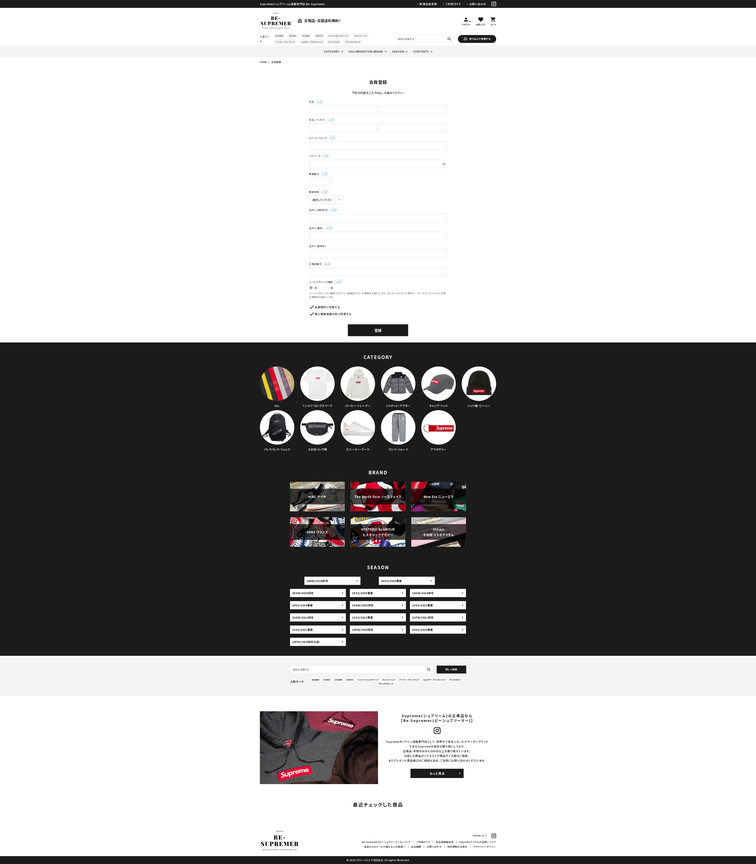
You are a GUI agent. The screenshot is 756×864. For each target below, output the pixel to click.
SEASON (398, 51)
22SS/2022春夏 (362, 617)
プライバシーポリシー (484, 846)
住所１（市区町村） (321, 210)
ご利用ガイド (453, 4)
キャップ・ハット (360, 35)
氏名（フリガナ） (320, 120)
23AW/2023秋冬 (363, 605)
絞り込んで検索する (479, 38)
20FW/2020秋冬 (363, 630)
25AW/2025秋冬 (303, 593)
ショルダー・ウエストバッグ (311, 41)
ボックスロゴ (333, 41)
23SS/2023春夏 (422, 605)
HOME (263, 62)
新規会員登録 (428, 4)
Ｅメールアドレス (321, 138)
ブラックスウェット (352, 41)
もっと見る (437, 773)
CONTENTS (421, 51)
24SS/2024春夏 (302, 605)
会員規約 (320, 307)
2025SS (319, 35)
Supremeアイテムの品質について (477, 842)
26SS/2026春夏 (391, 581)
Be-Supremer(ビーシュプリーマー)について (386, 842)
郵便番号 (317, 174)
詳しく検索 (451, 669)
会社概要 (416, 846)
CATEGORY (331, 51)
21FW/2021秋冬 (423, 617)
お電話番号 (318, 264)
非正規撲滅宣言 (444, 842)
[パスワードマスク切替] (444, 164)
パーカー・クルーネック (285, 41)
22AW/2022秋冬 (303, 617)
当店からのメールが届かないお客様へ (384, 846)
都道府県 (317, 192)
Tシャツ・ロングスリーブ (338, 35)
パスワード (317, 156)
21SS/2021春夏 (302, 630)
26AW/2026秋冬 (317, 581)
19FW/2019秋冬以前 (306, 642)
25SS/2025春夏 (362, 593)
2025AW (306, 35)
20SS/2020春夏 (422, 630)
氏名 (314, 102)
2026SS (292, 35)
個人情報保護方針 (326, 314)
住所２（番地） (319, 228)
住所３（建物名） (317, 246)
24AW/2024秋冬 (423, 593)
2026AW (279, 35)
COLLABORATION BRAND (365, 51)
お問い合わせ (477, 4)
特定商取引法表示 (457, 846)
